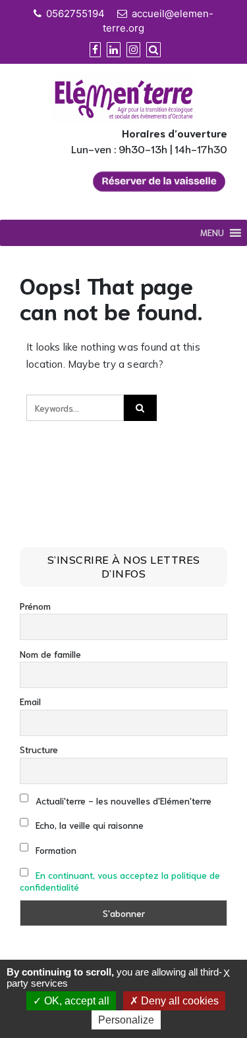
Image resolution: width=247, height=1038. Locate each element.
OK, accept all (75, 1000)
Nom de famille (50, 654)
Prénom (35, 606)
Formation (54, 850)
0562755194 (75, 13)
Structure (39, 749)
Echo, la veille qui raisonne (88, 825)
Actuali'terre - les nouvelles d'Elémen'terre (122, 800)
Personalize (126, 1020)
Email (30, 701)
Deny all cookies (178, 1000)
